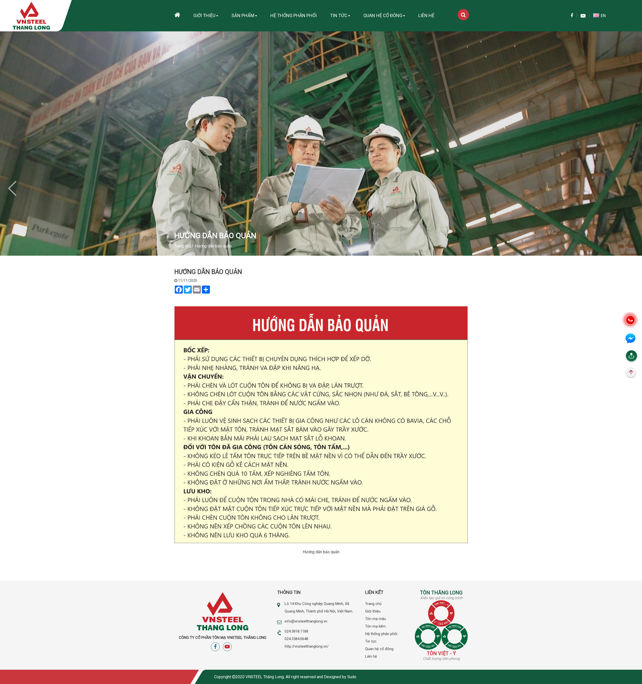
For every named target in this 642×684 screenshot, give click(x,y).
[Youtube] (583, 16)
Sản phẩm (242, 15)
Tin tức (338, 15)
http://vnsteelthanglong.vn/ (307, 646)
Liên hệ (426, 15)
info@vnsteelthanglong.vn (306, 621)
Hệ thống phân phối (293, 15)
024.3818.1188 (296, 631)
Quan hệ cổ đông (382, 15)
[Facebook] (572, 16)
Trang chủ (373, 603)
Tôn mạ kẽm (375, 626)
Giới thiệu (204, 15)
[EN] (597, 15)
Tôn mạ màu (375, 619)
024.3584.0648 (296, 639)
